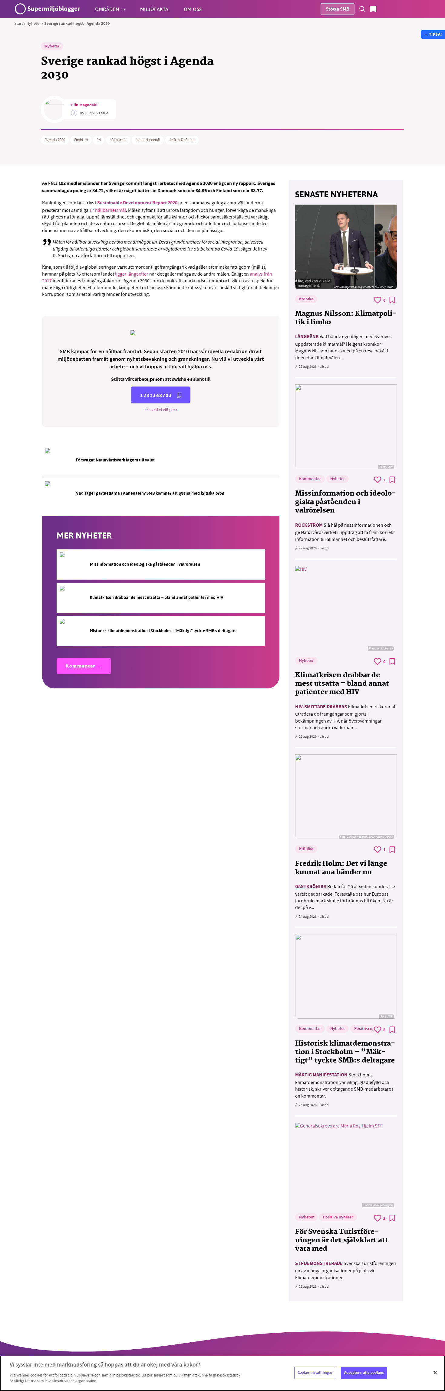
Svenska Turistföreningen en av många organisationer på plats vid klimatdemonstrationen (345, 1270)
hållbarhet (118, 139)
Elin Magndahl (84, 105)
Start (18, 23)
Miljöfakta (154, 9)
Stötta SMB (337, 9)
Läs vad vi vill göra (160, 409)
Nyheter (33, 23)
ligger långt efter (131, 274)
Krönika (306, 299)
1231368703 (156, 395)
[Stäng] (435, 1372)
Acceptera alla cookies (364, 1373)
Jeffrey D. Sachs (182, 139)
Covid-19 (81, 139)
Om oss (193, 9)
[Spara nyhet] (392, 300)
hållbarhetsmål (147, 139)
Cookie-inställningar (315, 1373)
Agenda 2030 (54, 139)
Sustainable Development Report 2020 (137, 203)
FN (99, 139)
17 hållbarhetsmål (107, 210)
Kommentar (80, 666)
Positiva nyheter (369, 1029)
